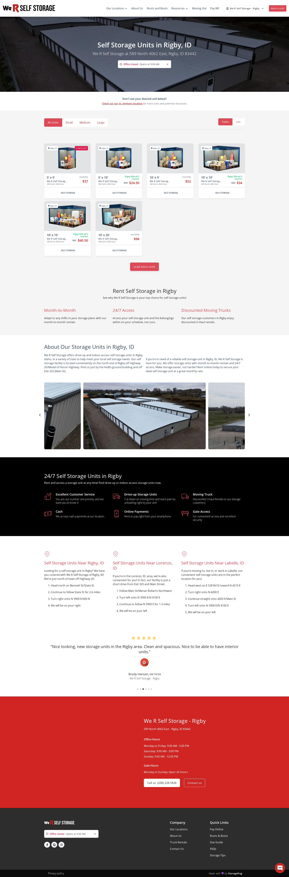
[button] (137, 689)
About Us (176, 836)
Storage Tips (218, 855)
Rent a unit (277, 8)
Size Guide (216, 842)
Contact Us (177, 849)
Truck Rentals (178, 842)
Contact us (194, 783)
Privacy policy (56, 873)
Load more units (144, 267)
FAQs (213, 849)
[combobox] (144, 64)
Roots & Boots (219, 836)
